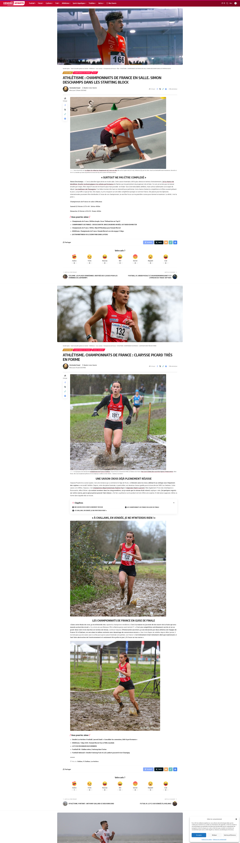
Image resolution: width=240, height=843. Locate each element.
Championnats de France (82, 72)
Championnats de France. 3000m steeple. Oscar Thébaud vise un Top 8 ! (96, 221)
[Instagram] (224, 3)
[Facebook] (222, 3)
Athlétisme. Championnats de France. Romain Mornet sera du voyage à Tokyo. (98, 231)
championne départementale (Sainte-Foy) (108, 488)
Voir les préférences (230, 835)
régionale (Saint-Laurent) (135, 488)
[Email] (166, 242)
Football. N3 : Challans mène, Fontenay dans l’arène (89, 749)
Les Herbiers (95, 761)
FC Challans (86, 761)
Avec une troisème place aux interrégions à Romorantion (157, 471)
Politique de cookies (207, 839)
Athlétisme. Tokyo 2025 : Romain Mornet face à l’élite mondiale (93, 743)
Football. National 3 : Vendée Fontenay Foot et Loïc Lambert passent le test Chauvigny (101, 753)
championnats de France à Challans (100, 471)
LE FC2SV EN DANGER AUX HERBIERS (84, 746)
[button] (236, 819)
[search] (227, 3)
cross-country (98, 350)
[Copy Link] (163, 89)
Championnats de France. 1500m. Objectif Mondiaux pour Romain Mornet (96, 228)
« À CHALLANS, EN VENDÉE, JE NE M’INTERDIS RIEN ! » (90, 510)
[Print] (166, 89)
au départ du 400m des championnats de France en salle (101, 170)
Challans (79, 761)
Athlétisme (67, 72)
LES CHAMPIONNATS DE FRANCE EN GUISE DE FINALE (143, 507)
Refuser (214, 835)
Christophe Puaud (74, 88)
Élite (94, 72)
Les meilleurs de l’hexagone (85, 189)
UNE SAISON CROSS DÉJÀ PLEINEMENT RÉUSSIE (88, 507)
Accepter (199, 835)
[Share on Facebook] (157, 89)
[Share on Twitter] (160, 89)
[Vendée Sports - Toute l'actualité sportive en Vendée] (14, 3)
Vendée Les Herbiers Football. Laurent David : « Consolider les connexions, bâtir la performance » (104, 739)
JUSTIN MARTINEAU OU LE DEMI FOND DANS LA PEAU (90, 234)
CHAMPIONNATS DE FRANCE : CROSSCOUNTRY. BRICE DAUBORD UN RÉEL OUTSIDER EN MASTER (104, 224)
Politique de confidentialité (219, 839)
